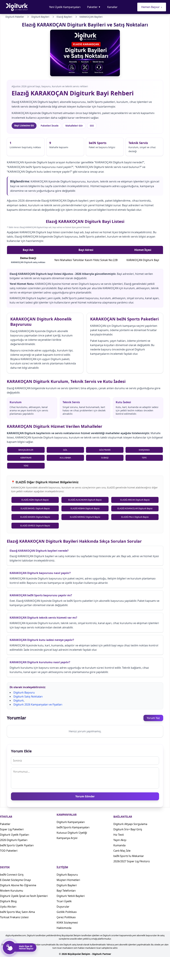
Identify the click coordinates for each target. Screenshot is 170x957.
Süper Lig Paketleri (12, 829)
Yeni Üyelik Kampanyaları (65, 7)
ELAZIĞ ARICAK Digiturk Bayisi (135, 499)
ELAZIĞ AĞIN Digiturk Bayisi (35, 499)
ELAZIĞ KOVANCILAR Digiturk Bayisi (134, 508)
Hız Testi (118, 834)
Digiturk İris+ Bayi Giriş (127, 829)
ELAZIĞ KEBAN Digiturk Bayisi (85, 508)
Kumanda (119, 845)
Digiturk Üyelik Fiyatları (14, 834)
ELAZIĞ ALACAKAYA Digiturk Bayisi (85, 499)
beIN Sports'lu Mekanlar (128, 856)
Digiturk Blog (8, 901)
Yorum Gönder (85, 796)
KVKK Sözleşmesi (67, 922)
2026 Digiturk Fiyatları (13, 840)
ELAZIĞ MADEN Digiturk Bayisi (35, 516)
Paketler (94, 7)
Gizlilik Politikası (67, 912)
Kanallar (112, 7)
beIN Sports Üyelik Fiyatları (17, 845)
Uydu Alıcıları (8, 906)
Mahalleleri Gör (74, 125)
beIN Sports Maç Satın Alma (17, 912)
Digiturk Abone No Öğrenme (18, 885)
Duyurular (63, 906)
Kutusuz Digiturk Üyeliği (72, 832)
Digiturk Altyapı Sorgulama (130, 824)
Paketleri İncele (49, 125)
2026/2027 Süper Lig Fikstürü (131, 861)
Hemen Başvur (151, 7)
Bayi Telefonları (66, 890)
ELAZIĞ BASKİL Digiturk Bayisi (35, 508)
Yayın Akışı (119, 840)
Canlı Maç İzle (121, 850)
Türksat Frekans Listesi (14, 917)
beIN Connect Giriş (12, 874)
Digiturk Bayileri (67, 885)
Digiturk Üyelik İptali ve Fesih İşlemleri (24, 896)
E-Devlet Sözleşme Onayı (15, 880)
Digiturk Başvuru (24, 692)
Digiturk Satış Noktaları (28, 696)
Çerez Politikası (66, 917)
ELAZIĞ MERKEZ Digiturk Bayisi (85, 516)
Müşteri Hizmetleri (68, 880)
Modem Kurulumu (11, 890)
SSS (92, 125)
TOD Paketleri (8, 850)
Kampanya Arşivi (67, 838)
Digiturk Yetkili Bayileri (71, 896)
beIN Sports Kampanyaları (73, 827)
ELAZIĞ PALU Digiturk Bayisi (135, 516)
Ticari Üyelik (64, 901)
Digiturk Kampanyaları (71, 822)
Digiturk (18, 700)
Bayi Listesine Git (24, 125)
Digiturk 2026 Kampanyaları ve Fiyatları (37, 704)
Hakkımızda (64, 928)
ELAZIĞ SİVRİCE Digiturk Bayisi (35, 525)
